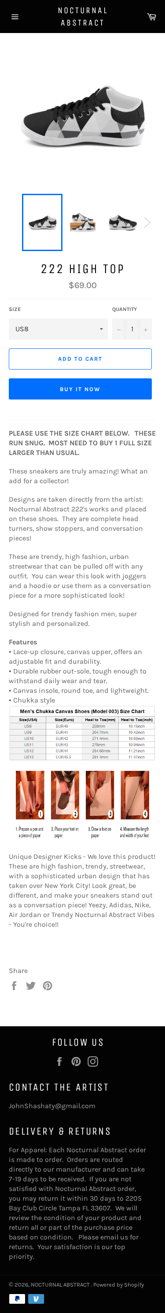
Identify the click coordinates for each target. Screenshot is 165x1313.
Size (15, 309)
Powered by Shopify (118, 1284)
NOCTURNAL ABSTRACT (83, 16)
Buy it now (80, 389)
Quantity (124, 309)
